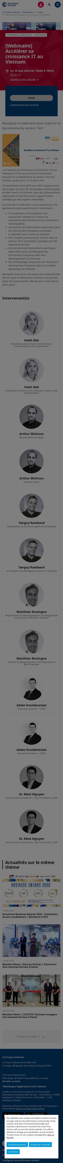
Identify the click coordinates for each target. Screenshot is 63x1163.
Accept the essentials (40, 1144)
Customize (13, 1151)
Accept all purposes (17, 1144)
